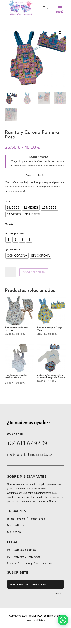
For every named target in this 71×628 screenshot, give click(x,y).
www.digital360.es (36, 620)
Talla (8, 201)
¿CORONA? (12, 249)
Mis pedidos (15, 525)
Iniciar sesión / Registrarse (26, 519)
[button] (60, 33)
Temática (11, 224)
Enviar (57, 593)
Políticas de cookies (21, 550)
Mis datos (14, 532)
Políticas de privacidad (23, 556)
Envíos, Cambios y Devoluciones (29, 563)
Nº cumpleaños (14, 233)
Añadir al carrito (34, 272)
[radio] (13, 207)
